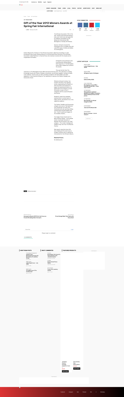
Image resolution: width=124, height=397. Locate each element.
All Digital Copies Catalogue (91, 73)
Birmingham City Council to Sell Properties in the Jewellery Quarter (54, 255)
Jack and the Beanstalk (90, 107)
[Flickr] (95, 1)
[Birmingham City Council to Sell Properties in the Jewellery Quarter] (43, 256)
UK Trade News (34, 16)
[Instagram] (97, 1)
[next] (104, 11)
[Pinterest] (100, 1)
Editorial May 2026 (89, 79)
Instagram (71, 392)
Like (80, 23)
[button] (54, 2)
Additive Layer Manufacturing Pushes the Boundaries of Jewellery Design (32, 256)
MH (28, 29)
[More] (76, 198)
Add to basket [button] (65, 371)
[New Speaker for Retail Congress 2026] (80, 100)
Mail (78, 392)
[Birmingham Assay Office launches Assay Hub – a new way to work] (80, 85)
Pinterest (84, 392)
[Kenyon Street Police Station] (43, 263)
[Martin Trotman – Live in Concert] (80, 113)
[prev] (101, 11)
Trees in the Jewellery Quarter (53, 270)
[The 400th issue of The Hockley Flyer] (22, 272)
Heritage (49, 260)
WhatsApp (102, 392)
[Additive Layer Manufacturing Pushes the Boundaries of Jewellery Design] (22, 256)
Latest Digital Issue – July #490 (60, 11)
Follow (85, 23)
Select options (77, 368)
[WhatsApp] (104, 1)
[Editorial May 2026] (80, 79)
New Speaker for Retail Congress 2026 (90, 101)
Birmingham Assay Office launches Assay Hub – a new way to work (91, 86)
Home (25, 16)
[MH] (25, 30)
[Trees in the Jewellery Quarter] (43, 270)
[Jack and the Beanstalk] (80, 107)
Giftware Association (32, 191)
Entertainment (87, 111)
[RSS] (88, 392)
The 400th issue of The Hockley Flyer (31, 271)
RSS (91, 392)
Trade (28, 16)
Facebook (63, 392)
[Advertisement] (50, 208)
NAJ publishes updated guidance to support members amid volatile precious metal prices (92, 93)
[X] (102, 1)
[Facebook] (93, 1)
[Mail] (98, 1)
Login (72, 229)
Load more (88, 118)
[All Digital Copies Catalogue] (80, 72)
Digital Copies (87, 64)
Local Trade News (88, 83)
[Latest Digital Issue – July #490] (80, 66)
